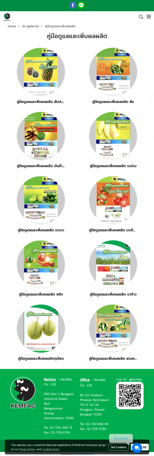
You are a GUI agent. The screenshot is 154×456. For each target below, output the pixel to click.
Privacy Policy (27, 449)
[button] (140, 17)
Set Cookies (118, 447)
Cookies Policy (51, 449)
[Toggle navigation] (148, 16)
